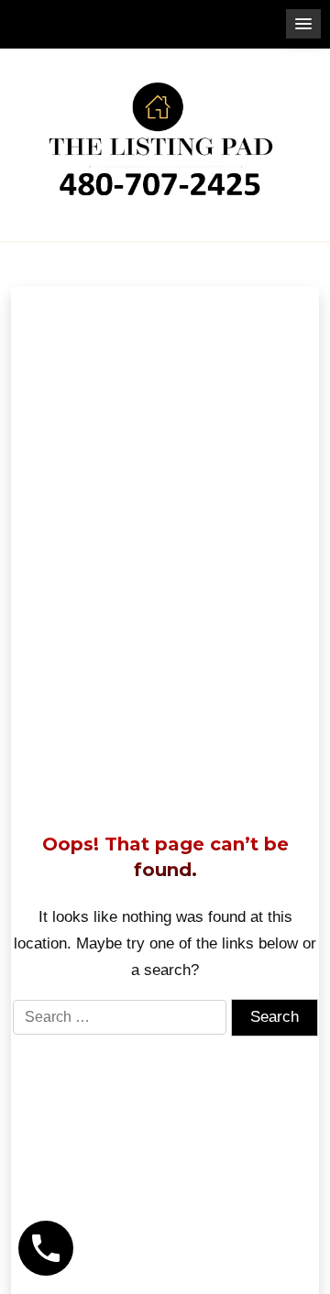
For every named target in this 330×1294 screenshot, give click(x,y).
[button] (303, 23)
